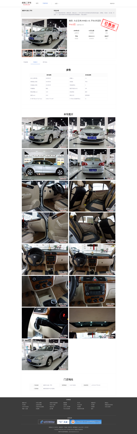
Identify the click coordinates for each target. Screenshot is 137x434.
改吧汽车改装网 (53, 402)
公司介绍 (86, 427)
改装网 (65, 404)
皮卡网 (51, 408)
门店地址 (68, 379)
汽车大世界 (107, 406)
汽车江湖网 (38, 402)
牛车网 (23, 404)
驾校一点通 (25, 408)
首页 (37, 3)
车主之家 (79, 404)
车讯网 (92, 404)
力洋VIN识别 (25, 406)
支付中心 (56, 427)
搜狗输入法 (51, 427)
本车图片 (68, 114)
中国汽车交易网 (40, 406)
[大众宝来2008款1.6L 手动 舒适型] (44, 34)
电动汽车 (52, 406)
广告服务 (65, 427)
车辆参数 (25, 62)
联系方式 (70, 427)
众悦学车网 (38, 404)
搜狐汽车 (24, 402)
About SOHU (81, 427)
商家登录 (112, 3)
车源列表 (45, 3)
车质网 (79, 406)
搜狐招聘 (61, 427)
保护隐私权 (75, 427)
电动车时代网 (80, 408)
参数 (68, 70)
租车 (92, 408)
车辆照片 (35, 62)
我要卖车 (93, 402)
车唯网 (92, 406)
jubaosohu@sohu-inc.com (74, 431)
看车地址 (45, 62)
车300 (78, 402)
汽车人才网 (52, 404)
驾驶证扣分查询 (109, 404)
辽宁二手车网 (67, 406)
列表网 (37, 408)
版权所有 (81, 429)
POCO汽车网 (67, 408)
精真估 (106, 402)
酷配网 (65, 402)
